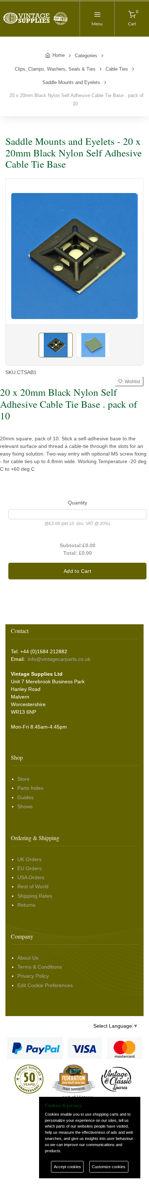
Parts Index (30, 788)
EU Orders (29, 868)
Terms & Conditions (39, 967)
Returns (26, 905)
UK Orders (29, 859)
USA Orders (30, 877)
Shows (25, 806)
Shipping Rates (34, 896)
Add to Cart (77, 571)
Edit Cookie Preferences (45, 985)
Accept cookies (67, 1167)
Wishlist (131, 381)
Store (23, 779)
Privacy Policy (33, 976)
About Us (27, 958)
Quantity (77, 503)
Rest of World (32, 886)
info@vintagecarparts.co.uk (59, 659)
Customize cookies (108, 1167)
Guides (25, 797)
